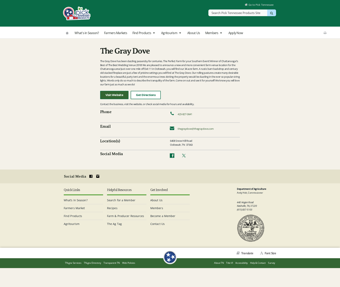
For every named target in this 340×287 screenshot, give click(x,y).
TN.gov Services (73, 263)
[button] (154, 33)
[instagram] (98, 176)
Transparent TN (111, 263)
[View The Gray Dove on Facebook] (172, 156)
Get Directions (145, 95)
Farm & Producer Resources (125, 216)
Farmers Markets (115, 33)
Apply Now (235, 33)
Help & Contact (258, 263)
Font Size (270, 253)
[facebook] (91, 176)
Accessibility (241, 263)
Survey (271, 263)
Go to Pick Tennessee (261, 5)
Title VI (229, 263)
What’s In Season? (76, 200)
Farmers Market (74, 208)
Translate (247, 253)
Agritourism (169, 33)
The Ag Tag (114, 224)
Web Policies (128, 263)
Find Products (142, 33)
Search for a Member (121, 200)
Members (212, 33)
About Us (193, 33)
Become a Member (163, 216)
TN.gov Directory (92, 263)
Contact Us (157, 224)
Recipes (112, 208)
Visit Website (114, 95)
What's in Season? (87, 33)
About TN (219, 263)
